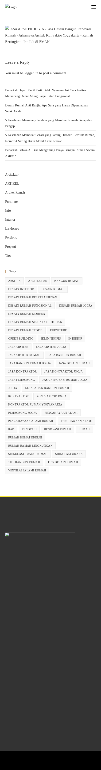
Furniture (11, 201)
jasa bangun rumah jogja (29, 363)
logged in (31, 73)
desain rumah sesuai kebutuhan (35, 322)
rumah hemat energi (25, 437)
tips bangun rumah (24, 462)
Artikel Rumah (15, 192)
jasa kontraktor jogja (63, 371)
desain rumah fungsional (30, 305)
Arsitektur (12, 174)
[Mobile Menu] (93, 7)
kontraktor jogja (51, 396)
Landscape (12, 228)
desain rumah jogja (75, 305)
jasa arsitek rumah (24, 355)
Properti (10, 246)
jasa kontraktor (22, 371)
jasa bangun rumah (64, 355)
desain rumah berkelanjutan (32, 297)
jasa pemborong (21, 379)
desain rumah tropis (25, 330)
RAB (11, 429)
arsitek (14, 281)
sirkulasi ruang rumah (28, 454)
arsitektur (37, 281)
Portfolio (11, 237)
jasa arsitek (18, 347)
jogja (12, 388)
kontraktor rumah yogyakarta (35, 404)
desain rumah (53, 289)
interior (75, 338)
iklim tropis (51, 338)
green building (21, 338)
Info (8, 210)
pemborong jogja (22, 412)
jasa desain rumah (74, 363)
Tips (8, 255)
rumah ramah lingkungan (30, 445)
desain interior (21, 289)
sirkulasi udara (69, 454)
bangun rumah (66, 281)
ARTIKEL (12, 183)
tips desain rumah (63, 462)
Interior (10, 219)
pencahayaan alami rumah (30, 421)
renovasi (29, 429)
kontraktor (18, 396)
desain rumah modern (26, 314)
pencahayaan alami (61, 412)
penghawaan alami (76, 421)
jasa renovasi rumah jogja (65, 379)
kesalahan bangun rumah (47, 388)
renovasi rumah (57, 429)
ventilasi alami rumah (27, 470)
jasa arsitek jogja (51, 347)
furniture (58, 330)
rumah (84, 429)
